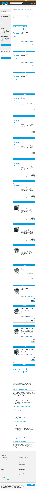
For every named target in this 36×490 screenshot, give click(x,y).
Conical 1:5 (3, 24)
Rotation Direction (4, 16)
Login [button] (30, 0)
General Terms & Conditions (23, 457)
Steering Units (29, 6)
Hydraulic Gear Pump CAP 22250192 (27, 349)
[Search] (22, 3)
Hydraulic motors (4, 6)
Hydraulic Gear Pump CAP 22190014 (27, 328)
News (2, 462)
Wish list (33, 0)
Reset (6, 47)
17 (26, 371)
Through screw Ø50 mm (5, 31)
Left (2, 19)
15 (22, 371)
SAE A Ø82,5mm (4, 33)
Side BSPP (3, 41)
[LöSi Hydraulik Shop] (5, 3)
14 (20, 371)
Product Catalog (4, 459)
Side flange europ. (5, 39)
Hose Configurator (12, 0)
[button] (26, 0)
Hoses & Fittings (13, 6)
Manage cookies (21, 462)
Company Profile (4, 457)
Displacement (3, 11)
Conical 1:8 (3, 23)
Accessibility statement (22, 464)
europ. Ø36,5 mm (4, 30)
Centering (3, 28)
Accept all (31, 484)
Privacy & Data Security (22, 459)
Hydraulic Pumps (21, 6)
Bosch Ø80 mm (4, 32)
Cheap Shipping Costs (5, 0)
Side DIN (3, 40)
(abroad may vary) (30, 276)
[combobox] (19, 26)
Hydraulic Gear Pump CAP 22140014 (27, 308)
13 (18, 371)
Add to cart (24, 51)
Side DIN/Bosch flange (5, 38)
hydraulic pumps (30, 15)
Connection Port (4, 36)
